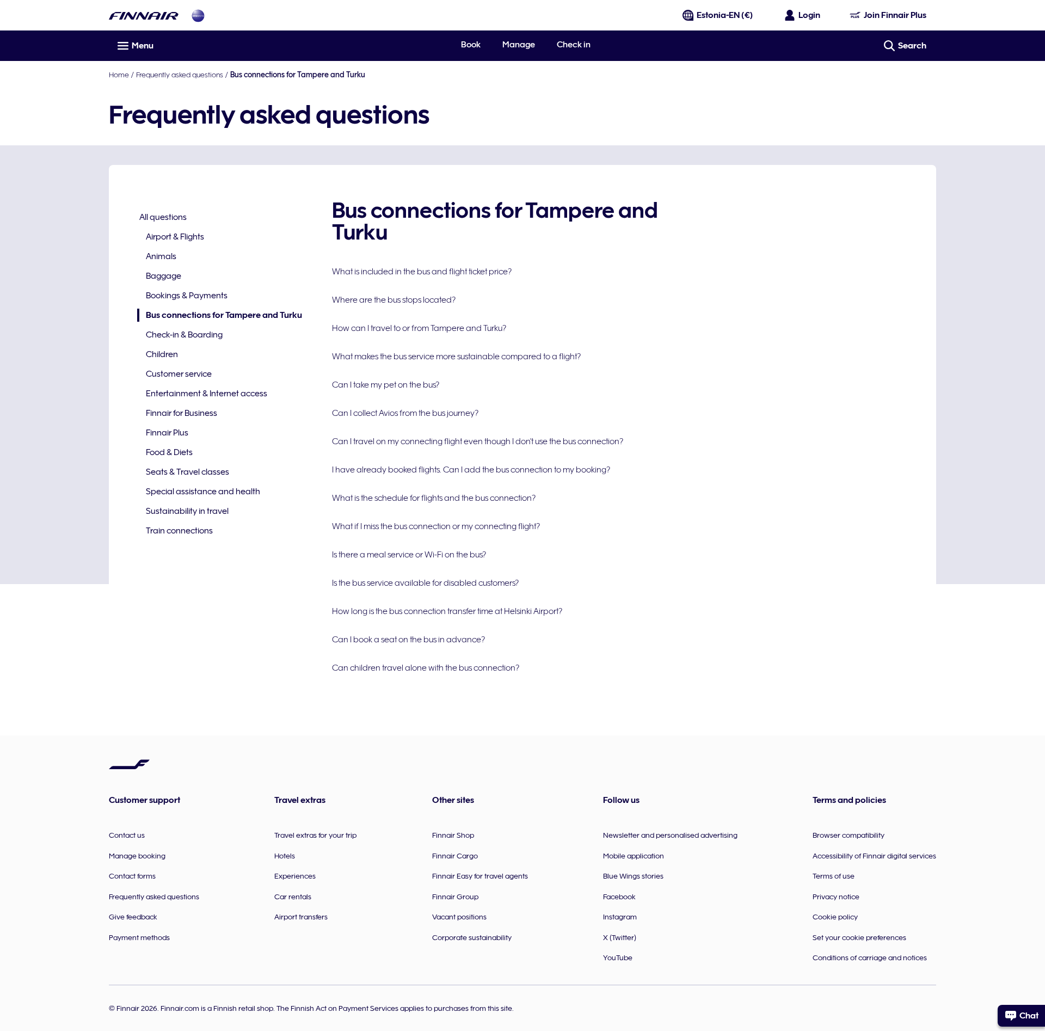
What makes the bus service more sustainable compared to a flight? (456, 356)
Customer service (179, 374)
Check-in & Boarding (184, 335)
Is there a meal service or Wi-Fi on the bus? (409, 555)
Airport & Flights (175, 237)
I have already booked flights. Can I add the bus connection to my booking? (471, 470)
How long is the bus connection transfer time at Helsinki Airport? (447, 611)
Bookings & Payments (187, 295)
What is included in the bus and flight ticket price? (422, 272)
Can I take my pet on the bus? (385, 385)
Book (471, 45)
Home (119, 74)
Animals (161, 256)
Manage (518, 45)
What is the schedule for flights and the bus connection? (434, 498)
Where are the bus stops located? (394, 300)
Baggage (163, 276)
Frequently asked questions (179, 74)
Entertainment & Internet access (206, 393)
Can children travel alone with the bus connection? (425, 668)
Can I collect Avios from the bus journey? (405, 413)
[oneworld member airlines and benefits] (198, 15)
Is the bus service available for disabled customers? (425, 583)
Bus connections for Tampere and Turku (219, 316)
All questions (163, 217)
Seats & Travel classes (187, 472)
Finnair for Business (181, 413)
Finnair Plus (167, 433)
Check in (574, 45)
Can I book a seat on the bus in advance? (408, 640)
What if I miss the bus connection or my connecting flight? (436, 526)
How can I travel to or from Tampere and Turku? (419, 328)
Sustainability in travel (187, 511)
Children (162, 354)
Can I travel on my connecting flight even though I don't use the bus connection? (477, 441)
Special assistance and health (203, 491)
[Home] (144, 15)
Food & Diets (169, 452)
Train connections (179, 531)
